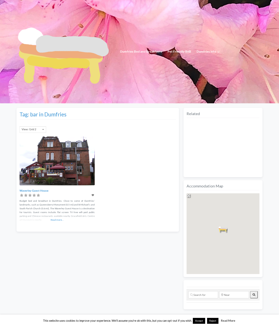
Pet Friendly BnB (179, 51)
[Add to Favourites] (93, 195)
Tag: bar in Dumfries (43, 114)
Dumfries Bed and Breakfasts (141, 51)
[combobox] (33, 129)
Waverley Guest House (34, 190)
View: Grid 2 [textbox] (29, 129)
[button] (223, 229)
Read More (228, 320)
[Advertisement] (223, 147)
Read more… (57, 219)
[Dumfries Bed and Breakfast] (62, 51)
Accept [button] (199, 320)
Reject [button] (212, 320)
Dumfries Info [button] (206, 51)
